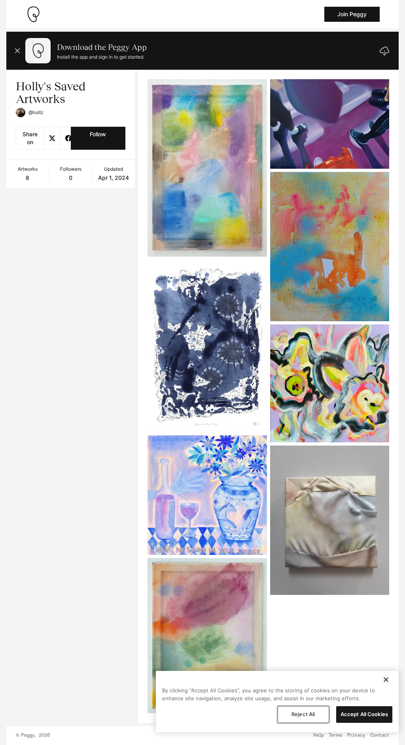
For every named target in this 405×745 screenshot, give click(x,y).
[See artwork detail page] (207, 168)
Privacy (356, 735)
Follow (98, 134)
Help (318, 735)
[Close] (386, 679)
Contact (379, 735)
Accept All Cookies (364, 714)
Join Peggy (352, 14)
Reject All (303, 714)
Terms (336, 735)
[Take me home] (33, 14)
